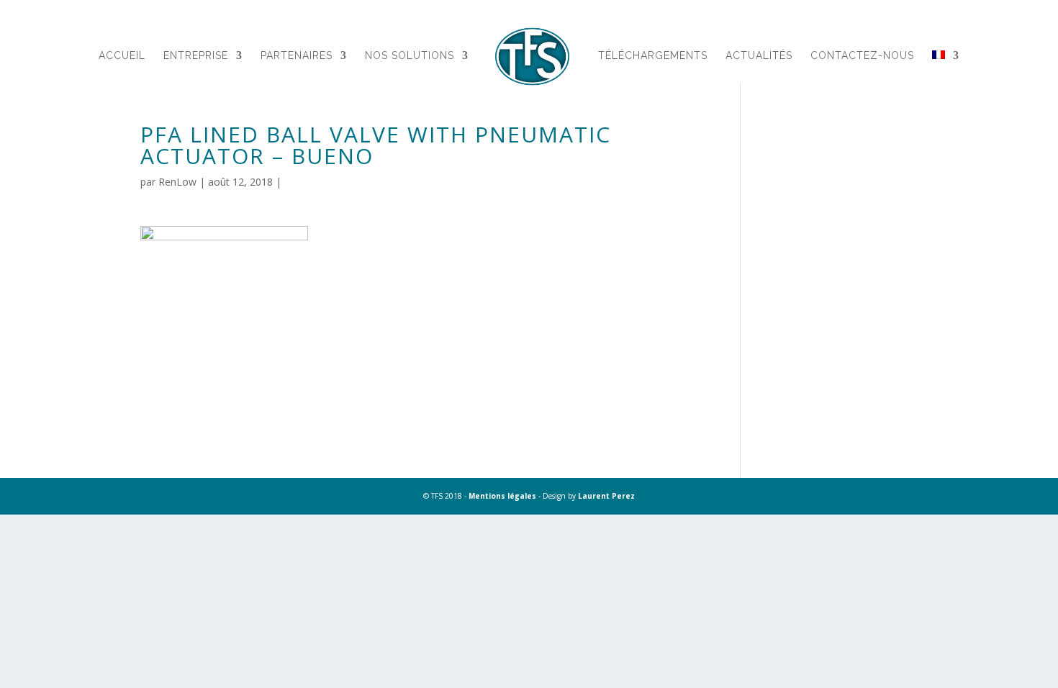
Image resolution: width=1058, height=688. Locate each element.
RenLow (177, 182)
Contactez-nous (862, 55)
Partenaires (297, 55)
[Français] (945, 73)
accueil (122, 55)
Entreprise (195, 55)
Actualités (758, 55)
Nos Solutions (409, 55)
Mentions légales (502, 496)
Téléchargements (652, 55)
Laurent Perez (606, 496)
